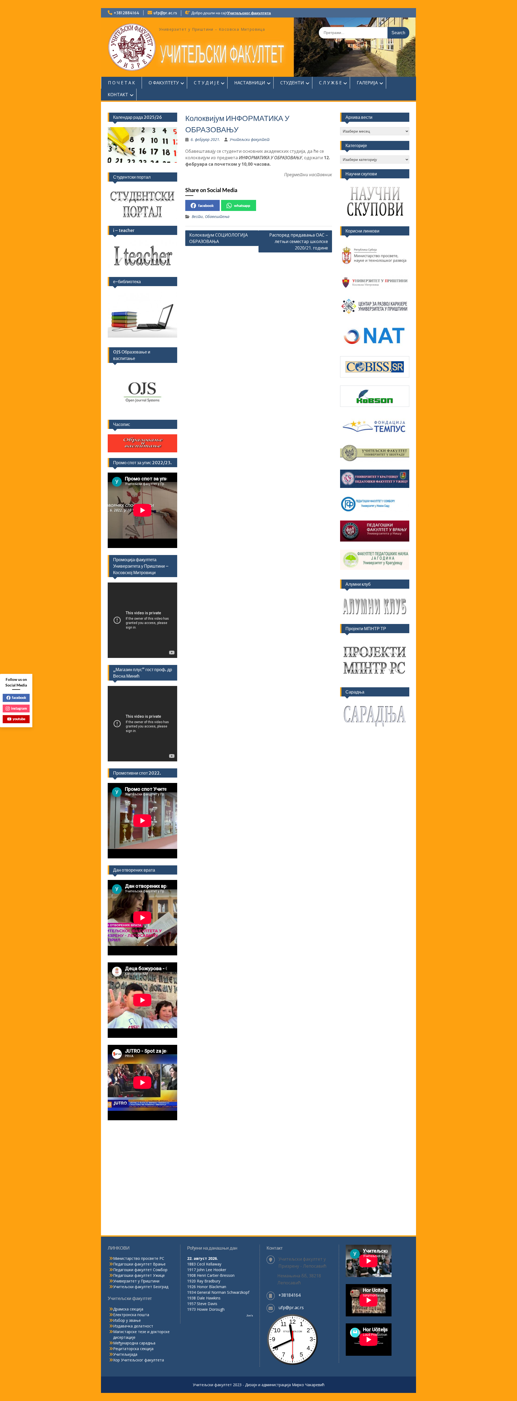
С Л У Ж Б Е (330, 83)
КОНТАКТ (118, 95)
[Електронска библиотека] (142, 315)
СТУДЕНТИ (292, 83)
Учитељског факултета (249, 13)
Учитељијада (125, 1354)
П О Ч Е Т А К (121, 83)
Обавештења (217, 216)
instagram (19, 708)
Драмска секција (128, 1309)
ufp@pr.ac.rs (165, 13)
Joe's (249, 1315)
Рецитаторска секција (133, 1348)
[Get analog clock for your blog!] (292, 1364)
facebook (206, 205)
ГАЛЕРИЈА (367, 83)
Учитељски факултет (250, 139)
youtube (19, 719)
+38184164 (289, 1295)
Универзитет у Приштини (136, 1281)
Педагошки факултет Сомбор (140, 1269)
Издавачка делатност (133, 1326)
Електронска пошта (131, 1314)
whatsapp (242, 205)
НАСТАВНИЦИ (249, 83)
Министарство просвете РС (138, 1258)
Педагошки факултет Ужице (139, 1275)
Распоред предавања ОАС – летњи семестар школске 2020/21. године (298, 241)
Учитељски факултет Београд (140, 1286)
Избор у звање (127, 1320)
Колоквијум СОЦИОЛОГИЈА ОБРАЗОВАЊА (218, 238)
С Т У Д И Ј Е (206, 83)
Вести (197, 216)
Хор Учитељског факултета (138, 1359)
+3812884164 (126, 13)
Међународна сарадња (134, 1342)
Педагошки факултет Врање (139, 1264)
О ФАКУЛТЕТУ (164, 83)
